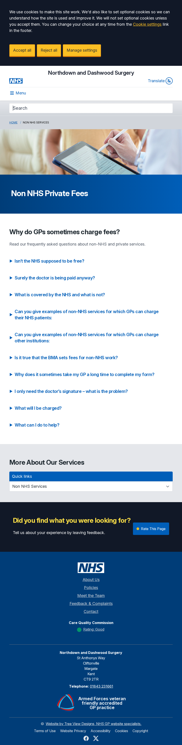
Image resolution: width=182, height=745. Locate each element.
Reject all (49, 50)
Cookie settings (147, 24)
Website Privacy (73, 731)
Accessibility (101, 731)
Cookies (121, 731)
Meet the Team (91, 595)
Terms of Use (45, 731)
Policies (91, 587)
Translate (156, 80)
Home (13, 122)
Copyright (140, 731)
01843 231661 (101, 686)
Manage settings (82, 50)
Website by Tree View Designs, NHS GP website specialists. (93, 724)
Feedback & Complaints (91, 603)
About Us (91, 579)
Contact (91, 611)
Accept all (22, 50)
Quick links (22, 476)
